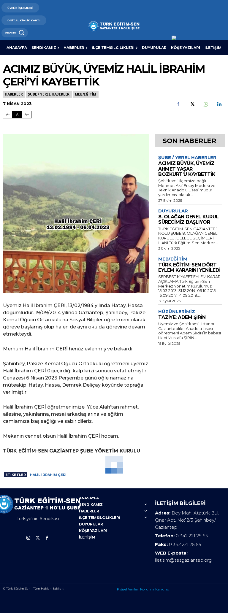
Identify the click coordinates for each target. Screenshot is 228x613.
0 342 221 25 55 (192, 536)
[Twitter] (192, 104)
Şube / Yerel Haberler (48, 94)
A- (8, 114)
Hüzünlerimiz (176, 311)
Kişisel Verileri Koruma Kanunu (143, 589)
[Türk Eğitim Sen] (114, 26)
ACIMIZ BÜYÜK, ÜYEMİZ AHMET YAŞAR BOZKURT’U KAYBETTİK (187, 169)
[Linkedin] (219, 104)
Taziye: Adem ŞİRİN (181, 317)
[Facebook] (178, 104)
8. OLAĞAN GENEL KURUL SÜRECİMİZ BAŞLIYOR (188, 219)
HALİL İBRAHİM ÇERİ (48, 475)
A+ (27, 114)
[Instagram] (28, 538)
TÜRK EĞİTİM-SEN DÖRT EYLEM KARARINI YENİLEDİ (189, 267)
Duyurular (173, 211)
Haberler (14, 94)
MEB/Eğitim (85, 94)
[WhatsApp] (205, 104)
